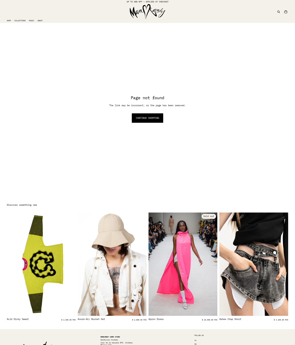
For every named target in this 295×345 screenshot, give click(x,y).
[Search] (278, 12)
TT (195, 341)
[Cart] (286, 12)
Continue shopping (147, 117)
